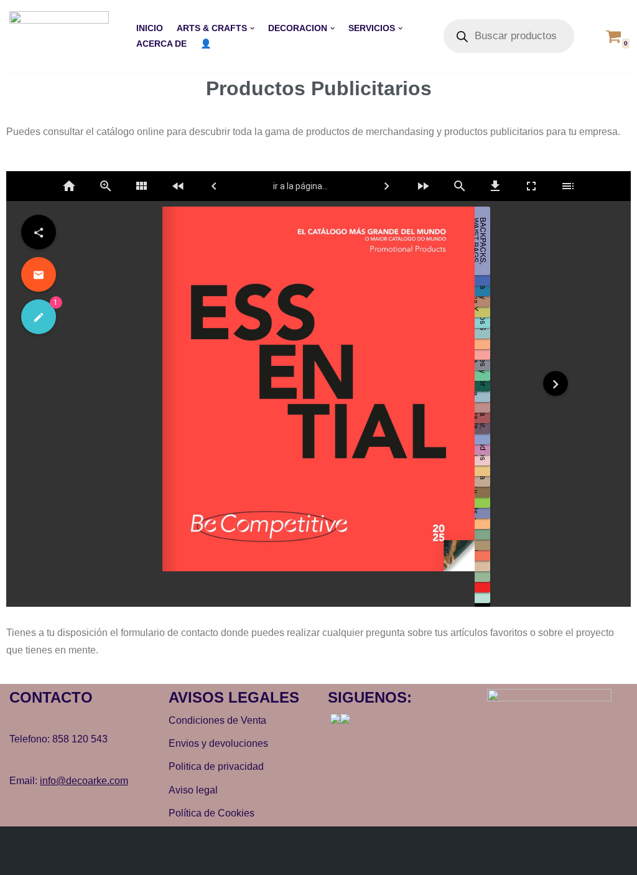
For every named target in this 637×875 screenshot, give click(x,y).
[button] (252, 28)
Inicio (149, 28)
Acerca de (161, 44)
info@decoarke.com (84, 780)
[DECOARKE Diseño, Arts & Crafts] (62, 36)
